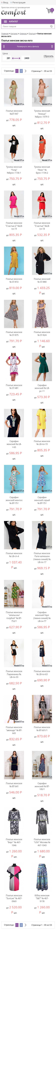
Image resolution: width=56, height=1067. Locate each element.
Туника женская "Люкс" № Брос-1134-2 (42, 169)
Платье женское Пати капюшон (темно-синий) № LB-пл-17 (42, 558)
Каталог (13, 21)
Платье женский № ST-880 (42, 280)
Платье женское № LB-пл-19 (42, 443)
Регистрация (19, 2)
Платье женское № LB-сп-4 (14, 555)
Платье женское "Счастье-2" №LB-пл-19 (14, 225)
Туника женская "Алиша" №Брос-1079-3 (42, 113)
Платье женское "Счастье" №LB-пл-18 (42, 225)
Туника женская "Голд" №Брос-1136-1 (14, 169)
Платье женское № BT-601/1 (42, 729)
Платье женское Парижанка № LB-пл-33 (14, 674)
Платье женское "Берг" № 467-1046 (14, 842)
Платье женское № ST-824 (42, 333)
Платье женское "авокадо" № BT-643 (14, 730)
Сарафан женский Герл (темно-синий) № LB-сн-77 (42, 616)
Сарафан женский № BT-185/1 (42, 786)
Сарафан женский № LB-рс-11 (42, 388)
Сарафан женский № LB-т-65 (14, 444)
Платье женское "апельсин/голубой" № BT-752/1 (14, 616)
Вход (5, 2)
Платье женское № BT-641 (14, 785)
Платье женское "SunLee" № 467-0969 (14, 898)
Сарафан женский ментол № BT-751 (14, 500)
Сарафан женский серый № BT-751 (42, 500)
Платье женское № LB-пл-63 (42, 673)
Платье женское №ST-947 (14, 112)
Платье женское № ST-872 (14, 280)
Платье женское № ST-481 (14, 387)
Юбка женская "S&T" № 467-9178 (42, 898)
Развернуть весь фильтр (28, 46)
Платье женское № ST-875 (14, 333)
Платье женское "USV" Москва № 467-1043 (42, 842)
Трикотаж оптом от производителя (15, 7)
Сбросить (48, 56)
